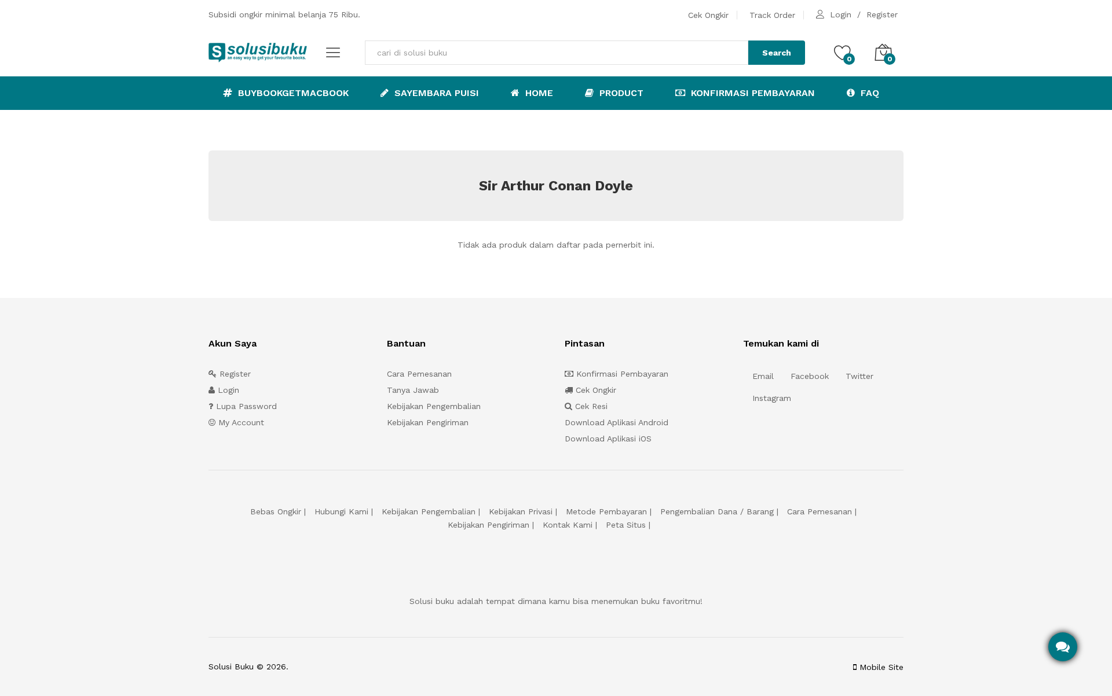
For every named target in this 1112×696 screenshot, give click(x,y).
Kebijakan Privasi (521, 511)
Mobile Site (880, 667)
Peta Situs (626, 524)
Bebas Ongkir (275, 511)
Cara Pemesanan (419, 373)
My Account (239, 422)
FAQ (868, 92)
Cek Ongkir (708, 15)
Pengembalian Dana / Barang (717, 511)
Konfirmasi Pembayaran (751, 92)
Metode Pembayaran (606, 511)
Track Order (772, 15)
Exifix (363, 666)
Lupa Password (245, 406)
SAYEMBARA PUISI (435, 92)
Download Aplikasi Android (616, 422)
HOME (537, 92)
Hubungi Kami (341, 511)
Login (840, 14)
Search (776, 52)
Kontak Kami (567, 524)
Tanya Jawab (413, 390)
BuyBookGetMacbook (292, 92)
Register (882, 14)
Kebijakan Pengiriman (428, 422)
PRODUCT (620, 92)
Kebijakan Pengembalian (434, 406)
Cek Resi (590, 406)
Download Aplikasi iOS (608, 438)
